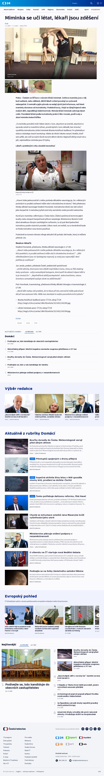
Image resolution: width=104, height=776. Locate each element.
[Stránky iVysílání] (85, 737)
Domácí (36, 9)
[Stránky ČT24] (59, 737)
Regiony (51, 9)
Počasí (69, 9)
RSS (99, 771)
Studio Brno (29, 744)
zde (24, 237)
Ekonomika (60, 9)
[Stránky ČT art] (70, 744)
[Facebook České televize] (87, 729)
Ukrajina (20, 9)
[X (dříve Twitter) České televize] (95, 729)
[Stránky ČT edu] (83, 744)
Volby (28, 9)
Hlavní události (9, 9)
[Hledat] (91, 3)
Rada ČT (27, 750)
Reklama (28, 741)
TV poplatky (7, 744)
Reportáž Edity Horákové (23, 192)
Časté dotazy (29, 760)
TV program (7, 737)
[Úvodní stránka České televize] (14, 729)
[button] (51, 171)
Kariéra (27, 754)
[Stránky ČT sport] (71, 737)
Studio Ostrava (30, 747)
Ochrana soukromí (28, 771)
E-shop (5, 757)
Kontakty (28, 763)
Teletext (6, 747)
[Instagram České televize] (82, 729)
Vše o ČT (6, 763)
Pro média (28, 737)
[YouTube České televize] (91, 729)
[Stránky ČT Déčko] (59, 744)
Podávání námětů (31, 757)
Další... (77, 9)
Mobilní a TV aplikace (10, 760)
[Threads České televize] (99, 729)
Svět (43, 9)
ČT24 (6, 24)
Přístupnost (40, 771)
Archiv (28, 323)
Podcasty (6, 750)
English (18, 771)
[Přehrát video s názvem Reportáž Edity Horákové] (51, 170)
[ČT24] (6, 3)
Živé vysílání (7, 741)
